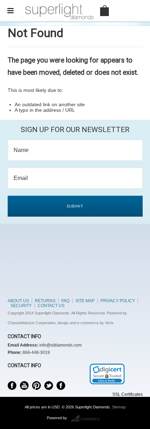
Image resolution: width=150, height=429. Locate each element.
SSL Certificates (127, 394)
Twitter (48, 385)
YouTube (24, 385)
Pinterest (36, 385)
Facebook (12, 385)
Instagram (61, 385)
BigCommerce (87, 418)
